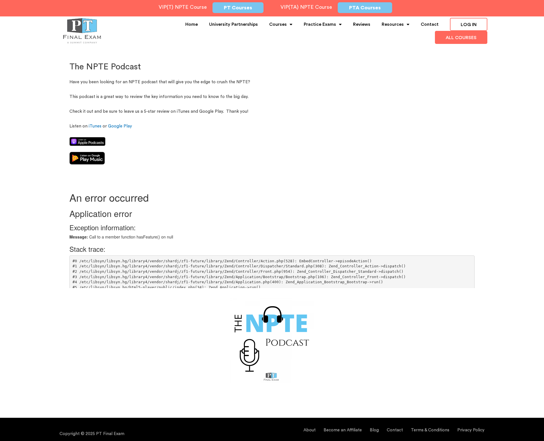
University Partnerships (233, 24)
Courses (278, 24)
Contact (430, 24)
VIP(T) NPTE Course (183, 7)
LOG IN (469, 24)
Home (191, 24)
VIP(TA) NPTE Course (306, 7)
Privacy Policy (470, 430)
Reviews (361, 24)
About (309, 430)
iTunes (95, 126)
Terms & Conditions (430, 430)
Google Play (120, 126)
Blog (374, 430)
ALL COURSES (461, 37)
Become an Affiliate (343, 430)
